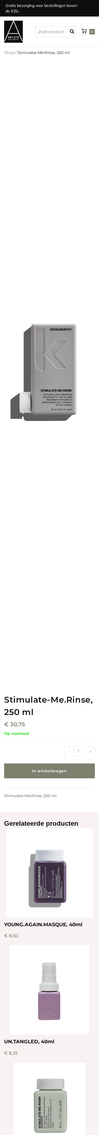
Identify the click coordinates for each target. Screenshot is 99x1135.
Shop (9, 52)
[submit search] (73, 31)
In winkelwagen (49, 770)
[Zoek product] (56, 31)
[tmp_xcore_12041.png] (49, 370)
